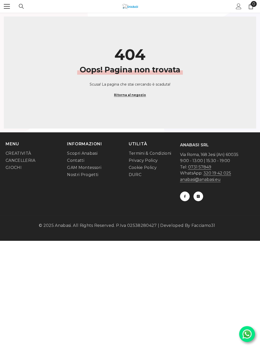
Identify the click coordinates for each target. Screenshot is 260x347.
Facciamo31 (203, 225)
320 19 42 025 (217, 173)
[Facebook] (185, 196)
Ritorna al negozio (130, 95)
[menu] (7, 6)
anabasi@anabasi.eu (200, 179)
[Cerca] (21, 6)
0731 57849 (199, 167)
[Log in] (238, 6)
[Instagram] (198, 196)
